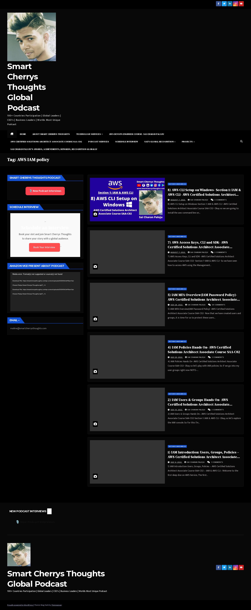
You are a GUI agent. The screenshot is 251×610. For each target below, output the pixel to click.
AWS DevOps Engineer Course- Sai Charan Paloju (136, 134)
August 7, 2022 (178, 199)
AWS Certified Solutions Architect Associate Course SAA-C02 (46, 141)
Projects (187, 141)
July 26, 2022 (177, 304)
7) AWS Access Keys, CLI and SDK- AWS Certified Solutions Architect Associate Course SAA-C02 (198, 247)
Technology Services (88, 134)
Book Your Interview (44, 247)
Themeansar (56, 605)
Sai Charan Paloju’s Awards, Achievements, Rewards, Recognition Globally (53, 149)
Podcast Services (98, 141)
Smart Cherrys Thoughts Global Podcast (26, 87)
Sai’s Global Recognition (159, 141)
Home (23, 134)
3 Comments (221, 199)
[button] (241, 141)
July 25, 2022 (177, 357)
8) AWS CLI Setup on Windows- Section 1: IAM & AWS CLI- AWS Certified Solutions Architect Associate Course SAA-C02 (204, 194)
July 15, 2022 (177, 409)
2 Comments (221, 252)
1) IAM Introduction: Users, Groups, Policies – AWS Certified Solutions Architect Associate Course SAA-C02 (203, 457)
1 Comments (217, 462)
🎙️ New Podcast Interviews (45, 191)
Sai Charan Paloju (199, 199)
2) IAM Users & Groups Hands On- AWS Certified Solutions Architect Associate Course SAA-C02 (198, 404)
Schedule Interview (126, 141)
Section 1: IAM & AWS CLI (177, 184)
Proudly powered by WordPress (20, 605)
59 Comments (218, 304)
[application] (45, 291)
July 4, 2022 (176, 462)
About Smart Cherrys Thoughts (51, 134)
